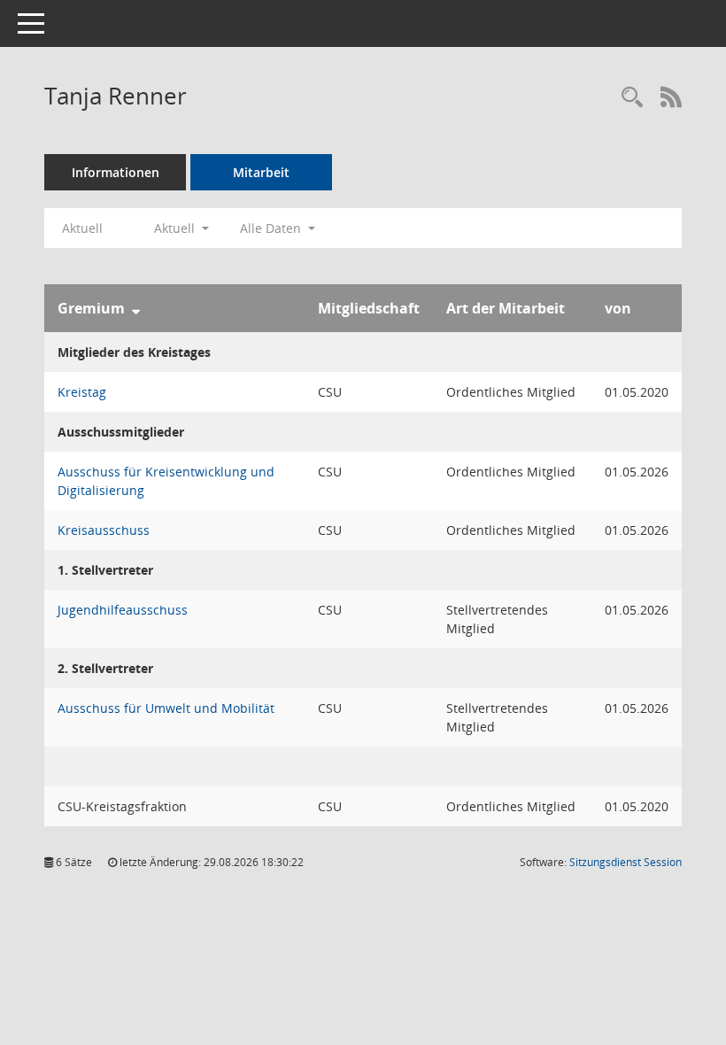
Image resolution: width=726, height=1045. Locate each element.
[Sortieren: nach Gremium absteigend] (136, 308)
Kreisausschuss (104, 530)
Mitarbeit (261, 172)
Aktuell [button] (176, 228)
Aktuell (82, 228)
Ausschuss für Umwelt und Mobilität (166, 708)
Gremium (91, 308)
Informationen (115, 172)
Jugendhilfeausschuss (123, 609)
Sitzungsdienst (625, 862)
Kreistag (82, 391)
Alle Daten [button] (272, 228)
